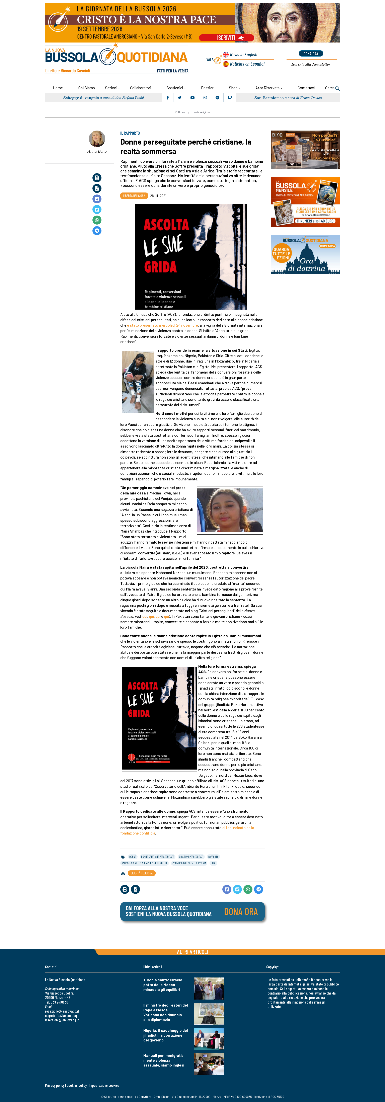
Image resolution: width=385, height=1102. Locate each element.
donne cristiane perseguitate (157, 856)
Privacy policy (54, 1085)
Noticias (247, 63)
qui (144, 616)
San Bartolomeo (269, 97)
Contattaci (306, 87)
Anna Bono (97, 151)
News (243, 54)
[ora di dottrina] (305, 254)
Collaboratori (140, 87)
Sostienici (175, 87)
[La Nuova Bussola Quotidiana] (117, 59)
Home (58, 87)
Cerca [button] (330, 87)
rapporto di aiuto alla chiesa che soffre (144, 863)
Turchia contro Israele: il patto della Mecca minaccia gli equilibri (164, 984)
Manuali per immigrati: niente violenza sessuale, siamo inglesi (163, 1060)
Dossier (207, 87)
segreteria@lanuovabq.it (62, 1015)
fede (213, 863)
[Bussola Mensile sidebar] (305, 202)
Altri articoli (192, 951)
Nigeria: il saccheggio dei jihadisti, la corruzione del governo (165, 1035)
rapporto (213, 856)
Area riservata (267, 87)
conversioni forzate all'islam (189, 863)
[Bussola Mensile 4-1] (305, 150)
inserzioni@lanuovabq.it (62, 1020)
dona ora (311, 53)
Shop (233, 87)
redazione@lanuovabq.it (62, 1011)
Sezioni (111, 87)
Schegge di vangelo (81, 97)
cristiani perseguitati (191, 856)
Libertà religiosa (200, 112)
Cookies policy (77, 1085)
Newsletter (311, 64)
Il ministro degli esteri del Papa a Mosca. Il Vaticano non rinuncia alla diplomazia (165, 1012)
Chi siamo (86, 87)
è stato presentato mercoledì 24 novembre (162, 325)
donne (132, 856)
